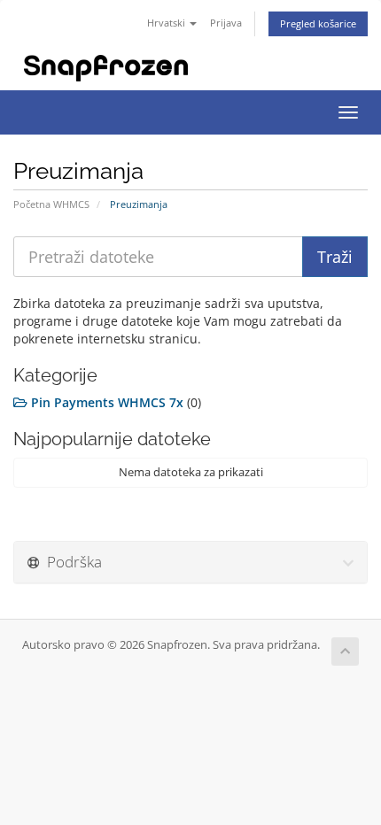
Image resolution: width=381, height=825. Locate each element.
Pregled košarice (318, 23)
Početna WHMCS (51, 204)
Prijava (226, 22)
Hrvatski (167, 22)
